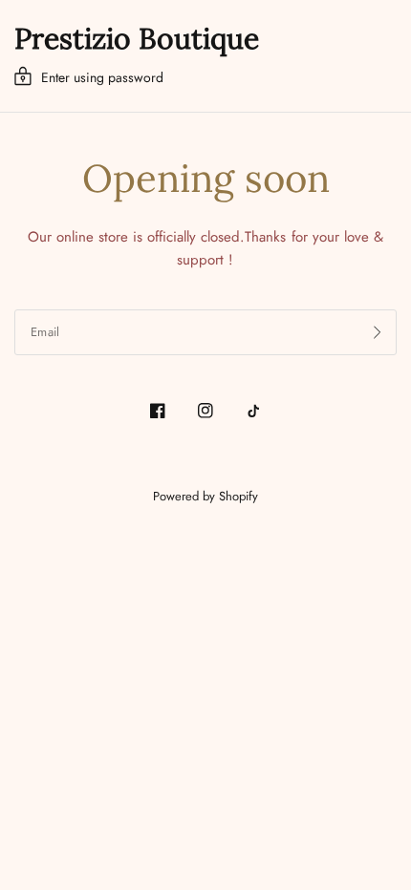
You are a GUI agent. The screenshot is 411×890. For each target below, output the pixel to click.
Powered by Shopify (205, 496)
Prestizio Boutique (136, 38)
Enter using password (102, 77)
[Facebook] (157, 410)
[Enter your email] (377, 332)
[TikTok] (253, 410)
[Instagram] (205, 410)
